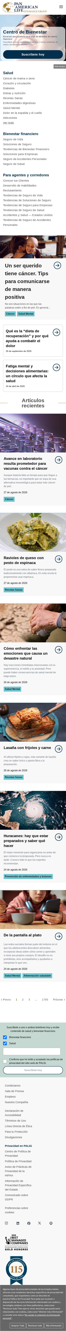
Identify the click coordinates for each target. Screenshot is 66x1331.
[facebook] (29, 1223)
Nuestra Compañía (16, 1102)
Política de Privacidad (18, 1161)
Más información (54, 1325)
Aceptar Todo (17, 1325)
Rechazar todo (35, 1325)
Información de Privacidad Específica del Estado (18, 1185)
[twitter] (40, 1223)
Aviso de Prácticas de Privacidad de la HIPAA (18, 1171)
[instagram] (7, 1223)
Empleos (10, 1096)
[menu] (61, 6)
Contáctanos (12, 1085)
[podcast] (51, 1223)
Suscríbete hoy (33, 54)
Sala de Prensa (14, 1091)
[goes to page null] (56, 265)
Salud (12, 1043)
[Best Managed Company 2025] (33, 1243)
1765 (45, 999)
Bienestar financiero (20, 1037)
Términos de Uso (15, 1120)
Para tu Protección (16, 1131)
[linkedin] (18, 1223)
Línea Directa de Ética (18, 1126)
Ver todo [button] (8, 122)
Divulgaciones (13, 1137)
